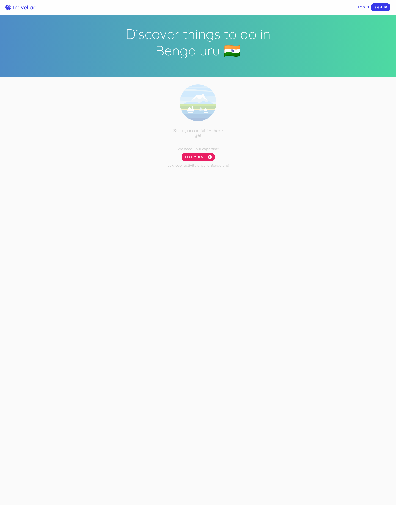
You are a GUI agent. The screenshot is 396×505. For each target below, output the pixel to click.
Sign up (380, 7)
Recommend (195, 157)
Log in (363, 7)
